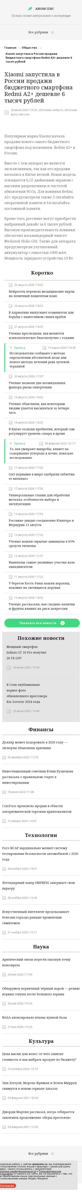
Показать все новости (38, 623)
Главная (10, 48)
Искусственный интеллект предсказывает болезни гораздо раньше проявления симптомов (35, 917)
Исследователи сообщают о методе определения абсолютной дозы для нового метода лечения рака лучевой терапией (39, 359)
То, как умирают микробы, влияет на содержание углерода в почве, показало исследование (41, 453)
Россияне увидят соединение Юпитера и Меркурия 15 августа (41, 522)
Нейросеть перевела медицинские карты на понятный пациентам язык (42, 293)
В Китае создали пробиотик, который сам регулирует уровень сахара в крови (42, 431)
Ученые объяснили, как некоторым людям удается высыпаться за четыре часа (39, 408)
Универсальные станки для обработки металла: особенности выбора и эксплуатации (39, 499)
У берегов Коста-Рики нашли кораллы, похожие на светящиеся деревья (39, 585)
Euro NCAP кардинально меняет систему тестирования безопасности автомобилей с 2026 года (40, 853)
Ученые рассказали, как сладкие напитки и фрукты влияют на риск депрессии (42, 606)
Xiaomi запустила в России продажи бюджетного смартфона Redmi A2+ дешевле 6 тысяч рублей (38, 57)
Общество (29, 48)
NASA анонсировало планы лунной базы (34, 1017)
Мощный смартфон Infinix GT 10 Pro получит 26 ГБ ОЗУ (26, 652)
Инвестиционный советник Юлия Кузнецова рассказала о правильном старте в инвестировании (37, 777)
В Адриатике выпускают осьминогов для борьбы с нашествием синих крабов (41, 314)
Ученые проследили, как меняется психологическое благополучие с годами (41, 335)
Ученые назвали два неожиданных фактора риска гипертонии (37, 385)
